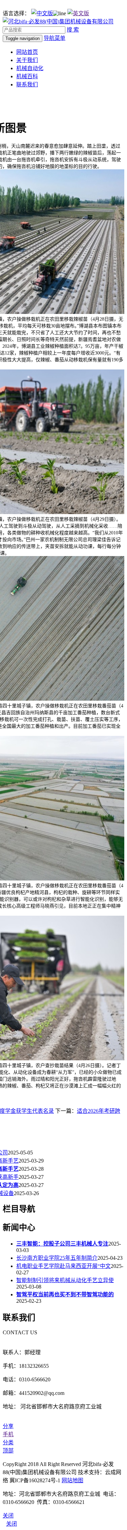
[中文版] (42, 13)
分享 (8, 1426)
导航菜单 (54, 38)
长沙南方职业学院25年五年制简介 (57, 1258)
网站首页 (27, 52)
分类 (8, 1442)
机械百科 (27, 76)
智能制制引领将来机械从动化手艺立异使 (65, 1280)
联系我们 (27, 84)
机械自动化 (29, 68)
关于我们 (27, 60)
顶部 (8, 1450)
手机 (8, 1434)
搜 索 (73, 30)
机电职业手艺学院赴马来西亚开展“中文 (63, 1266)
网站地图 (72, 1480)
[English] (78, 13)
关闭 (11, 1524)
